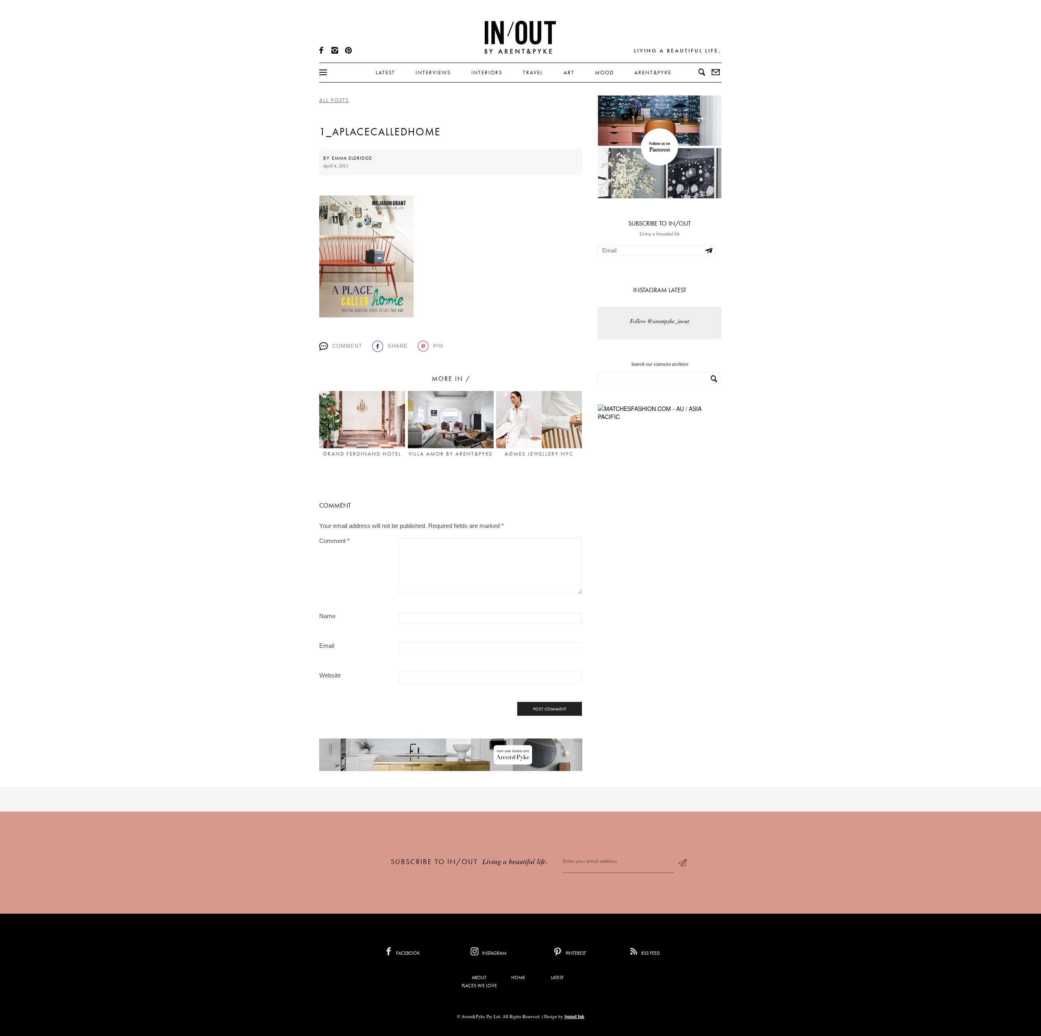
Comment (347, 346)
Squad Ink (574, 1016)
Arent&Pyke (652, 72)
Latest (385, 72)
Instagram (493, 953)
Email (326, 645)
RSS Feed (650, 953)
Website (330, 675)
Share (398, 346)
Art (569, 72)
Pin (438, 346)
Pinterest (575, 953)
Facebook (407, 953)
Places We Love (479, 985)
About (479, 977)
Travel (533, 72)
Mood (604, 72)
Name (327, 615)
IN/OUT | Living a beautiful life (520, 37)
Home (518, 977)
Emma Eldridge (352, 158)
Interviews (433, 72)
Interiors (487, 72)
